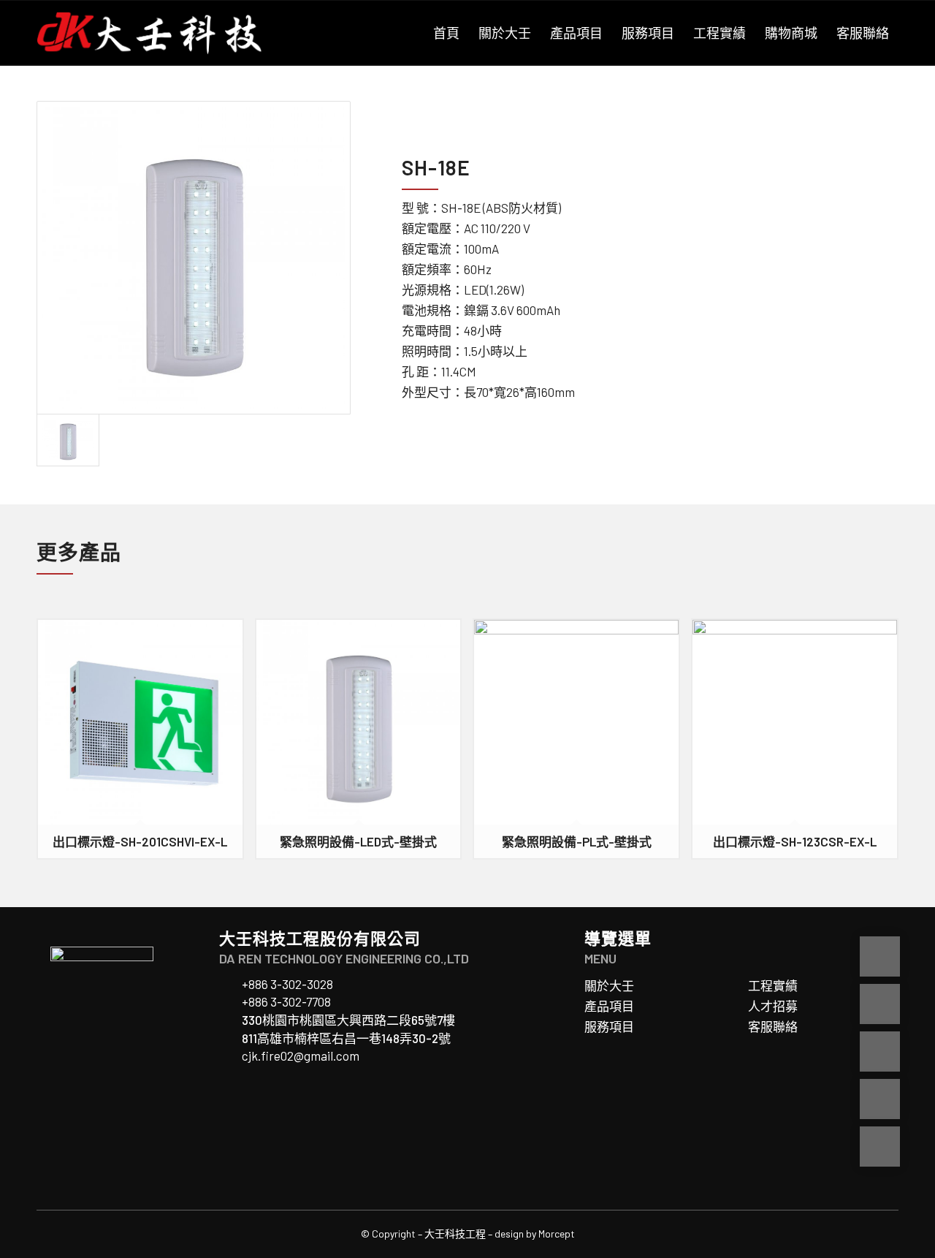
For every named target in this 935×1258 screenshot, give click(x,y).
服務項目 (609, 1026)
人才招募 (773, 1006)
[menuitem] (446, 33)
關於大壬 (609, 985)
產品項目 (609, 1006)
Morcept (556, 1233)
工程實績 (773, 985)
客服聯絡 (773, 1026)
